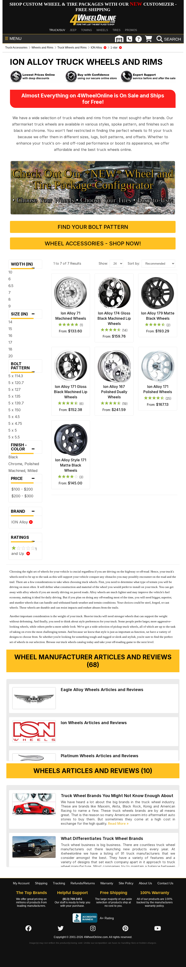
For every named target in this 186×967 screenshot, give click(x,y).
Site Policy (126, 883)
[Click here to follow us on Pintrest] (125, 928)
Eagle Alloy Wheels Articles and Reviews (102, 689)
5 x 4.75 (15, 423)
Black (13, 457)
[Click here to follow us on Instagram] (93, 928)
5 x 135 (14, 396)
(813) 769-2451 (72, 899)
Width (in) (23, 265)
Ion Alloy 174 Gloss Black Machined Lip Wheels (114, 318)
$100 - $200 (22, 489)
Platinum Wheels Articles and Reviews (99, 755)
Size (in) (23, 314)
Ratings (23, 538)
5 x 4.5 (14, 416)
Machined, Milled (22, 470)
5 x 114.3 (15, 376)
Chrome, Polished (23, 464)
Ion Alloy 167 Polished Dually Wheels (114, 391)
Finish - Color (23, 448)
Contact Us (165, 883)
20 (10, 356)
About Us (145, 883)
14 (10, 322)
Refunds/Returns (83, 883)
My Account (21, 883)
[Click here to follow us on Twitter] (60, 928)
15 (10, 328)
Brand (23, 511)
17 (10, 342)
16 (10, 335)
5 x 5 (12, 430)
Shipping (41, 883)
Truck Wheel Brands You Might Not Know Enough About (117, 795)
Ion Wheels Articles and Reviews (94, 722)
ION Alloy (20, 522)
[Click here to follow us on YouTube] (157, 928)
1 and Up (24, 551)
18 (10, 349)
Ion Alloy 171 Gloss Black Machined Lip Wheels (70, 391)
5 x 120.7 (16, 382)
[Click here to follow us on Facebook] (28, 928)
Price (23, 478)
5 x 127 (14, 389)
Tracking (59, 883)
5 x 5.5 (14, 437)
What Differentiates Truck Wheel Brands (102, 838)
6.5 (10, 285)
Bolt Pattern (23, 366)
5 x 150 (14, 410)
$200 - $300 (22, 496)
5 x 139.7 (16, 403)
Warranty (106, 883)
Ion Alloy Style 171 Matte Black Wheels (70, 465)
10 (10, 272)
